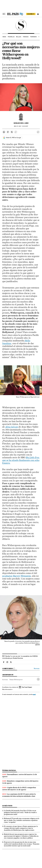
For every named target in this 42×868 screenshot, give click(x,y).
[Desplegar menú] (4, 14)
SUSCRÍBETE (30, 14)
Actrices (5, 679)
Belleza (18, 37)
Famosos (26, 37)
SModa (21, 25)
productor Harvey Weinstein (16, 576)
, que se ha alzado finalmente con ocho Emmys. (21, 460)
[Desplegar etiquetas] (38, 679)
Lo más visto (7, 806)
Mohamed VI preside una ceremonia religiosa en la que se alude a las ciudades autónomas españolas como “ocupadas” (21, 820)
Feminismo (33, 37)
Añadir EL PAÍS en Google (13, 137)
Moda (4, 37)
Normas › (37, 668)
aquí (34, 694)
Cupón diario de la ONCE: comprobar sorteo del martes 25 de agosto (19, 789)
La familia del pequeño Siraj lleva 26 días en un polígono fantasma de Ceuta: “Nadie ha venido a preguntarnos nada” (20, 812)
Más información (7, 689)
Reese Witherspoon (16, 679)
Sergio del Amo (21, 123)
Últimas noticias (9, 770)
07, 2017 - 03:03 (21, 126)
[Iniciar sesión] (38, 14)
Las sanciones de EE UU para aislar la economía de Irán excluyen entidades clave (19, 795)
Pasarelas (11, 37)
